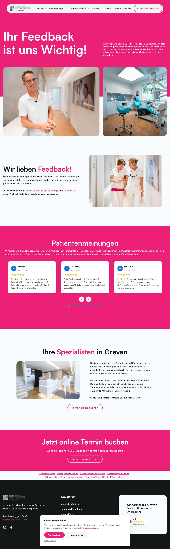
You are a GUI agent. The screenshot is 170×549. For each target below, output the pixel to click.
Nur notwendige (76, 535)
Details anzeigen (50, 541)
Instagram (45, 190)
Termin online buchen (85, 407)
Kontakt (117, 8)
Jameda (68, 190)
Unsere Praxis (67, 514)
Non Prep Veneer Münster (98, 477)
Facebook (35, 190)
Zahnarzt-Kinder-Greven (56, 477)
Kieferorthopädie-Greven (118, 473)
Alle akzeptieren (54, 535)
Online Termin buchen (148, 8)
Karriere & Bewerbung (71, 509)
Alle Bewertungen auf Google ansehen (86, 305)
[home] (20, 8)
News (108, 8)
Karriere (127, 8)
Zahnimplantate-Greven (67, 473)
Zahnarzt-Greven (47, 473)
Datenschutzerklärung (89, 528)
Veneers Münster (76, 477)
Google (55, 190)
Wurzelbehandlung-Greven (92, 473)
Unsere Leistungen (70, 503)
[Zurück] (81, 299)
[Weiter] (88, 299)
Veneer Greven (118, 477)
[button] (42, 8)
